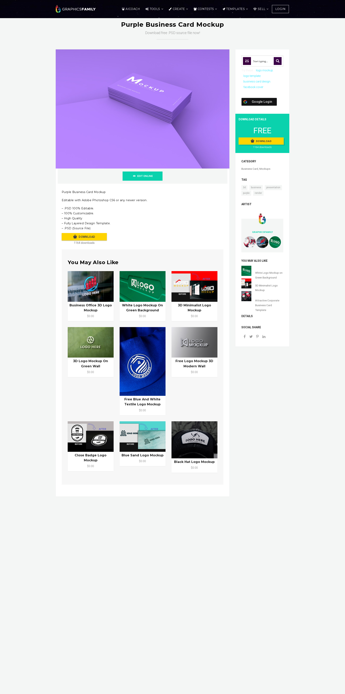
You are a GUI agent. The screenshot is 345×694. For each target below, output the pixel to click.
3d (244, 187)
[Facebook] (244, 336)
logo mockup (264, 70)
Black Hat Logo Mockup (194, 462)
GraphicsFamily (262, 232)
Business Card (249, 168)
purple (246, 193)
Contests (206, 9)
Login (280, 9)
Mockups (264, 168)
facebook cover (253, 87)
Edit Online (145, 175)
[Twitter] (251, 336)
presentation (273, 187)
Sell (262, 9)
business (256, 187)
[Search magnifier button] (278, 61)
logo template (252, 75)
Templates (235, 9)
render (258, 193)
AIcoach (133, 9)
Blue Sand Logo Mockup (143, 455)
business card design (256, 81)
